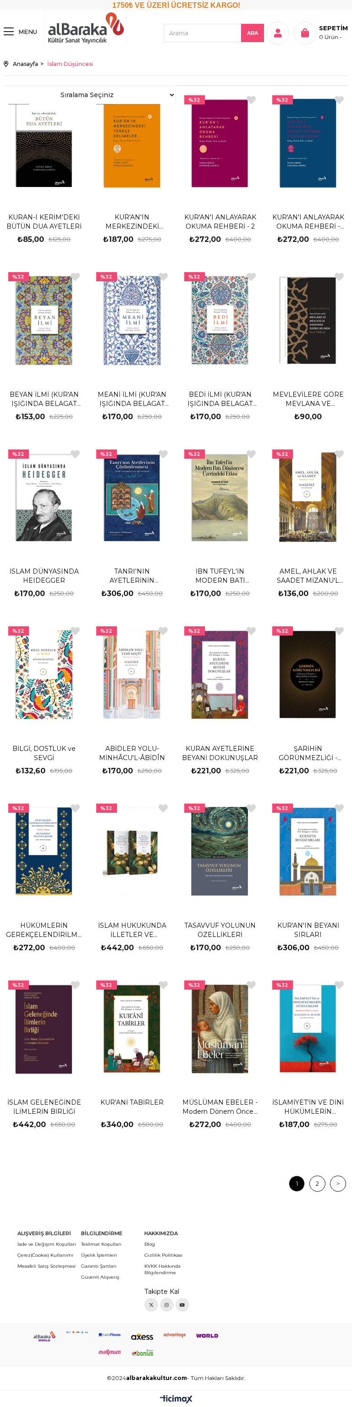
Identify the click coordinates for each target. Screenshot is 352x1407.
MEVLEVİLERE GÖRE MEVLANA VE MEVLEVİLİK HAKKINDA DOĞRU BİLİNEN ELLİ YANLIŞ (308, 399)
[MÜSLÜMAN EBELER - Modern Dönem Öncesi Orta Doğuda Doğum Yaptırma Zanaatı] (220, 1029)
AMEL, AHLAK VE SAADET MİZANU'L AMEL (308, 576)
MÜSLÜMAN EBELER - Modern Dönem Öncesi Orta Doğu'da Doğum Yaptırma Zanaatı (220, 1107)
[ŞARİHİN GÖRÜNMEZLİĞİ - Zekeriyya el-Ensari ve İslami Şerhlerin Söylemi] (308, 675)
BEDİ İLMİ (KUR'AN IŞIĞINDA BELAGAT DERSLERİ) (220, 399)
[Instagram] (167, 1305)
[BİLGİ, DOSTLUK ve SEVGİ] (44, 675)
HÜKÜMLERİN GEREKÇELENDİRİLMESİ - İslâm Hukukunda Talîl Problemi (44, 930)
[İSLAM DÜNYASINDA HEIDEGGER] (44, 498)
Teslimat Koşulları (101, 1244)
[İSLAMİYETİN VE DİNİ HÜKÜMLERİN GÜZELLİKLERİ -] (308, 1029)
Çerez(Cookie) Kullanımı (45, 1255)
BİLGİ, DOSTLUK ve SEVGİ (44, 753)
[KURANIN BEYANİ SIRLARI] (308, 852)
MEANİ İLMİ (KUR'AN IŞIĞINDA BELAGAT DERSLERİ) (132, 399)
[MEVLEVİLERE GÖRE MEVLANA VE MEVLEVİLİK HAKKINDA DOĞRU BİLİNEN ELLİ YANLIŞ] (308, 320)
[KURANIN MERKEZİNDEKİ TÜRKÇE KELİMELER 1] (132, 144)
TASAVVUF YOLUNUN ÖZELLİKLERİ (220, 930)
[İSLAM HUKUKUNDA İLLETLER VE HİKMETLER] (132, 852)
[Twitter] (151, 1305)
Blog (149, 1244)
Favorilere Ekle (251, 100)
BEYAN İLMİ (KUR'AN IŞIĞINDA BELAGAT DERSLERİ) (44, 399)
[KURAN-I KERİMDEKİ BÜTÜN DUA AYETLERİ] (44, 144)
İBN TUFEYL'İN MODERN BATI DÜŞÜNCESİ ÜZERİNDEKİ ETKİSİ (220, 576)
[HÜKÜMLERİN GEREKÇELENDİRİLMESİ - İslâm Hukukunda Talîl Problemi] (44, 852)
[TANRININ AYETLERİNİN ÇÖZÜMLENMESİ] (132, 498)
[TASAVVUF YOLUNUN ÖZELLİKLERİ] (220, 852)
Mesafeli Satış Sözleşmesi (46, 1266)
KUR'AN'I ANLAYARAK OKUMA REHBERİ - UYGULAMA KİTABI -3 (308, 222)
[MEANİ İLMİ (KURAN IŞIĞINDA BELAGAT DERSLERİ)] (132, 320)
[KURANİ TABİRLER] (132, 1029)
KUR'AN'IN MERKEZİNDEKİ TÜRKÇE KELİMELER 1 (132, 222)
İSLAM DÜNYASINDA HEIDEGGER (44, 576)
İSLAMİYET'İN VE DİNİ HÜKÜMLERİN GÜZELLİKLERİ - (308, 1107)
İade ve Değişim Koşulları (46, 1244)
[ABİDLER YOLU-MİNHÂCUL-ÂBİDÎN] (132, 675)
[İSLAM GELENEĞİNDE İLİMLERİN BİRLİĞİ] (44, 1029)
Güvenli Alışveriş (100, 1277)
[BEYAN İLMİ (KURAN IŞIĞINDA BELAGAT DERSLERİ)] (44, 320)
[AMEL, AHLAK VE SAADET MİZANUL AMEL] (308, 498)
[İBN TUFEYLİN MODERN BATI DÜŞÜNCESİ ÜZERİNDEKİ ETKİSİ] (220, 498)
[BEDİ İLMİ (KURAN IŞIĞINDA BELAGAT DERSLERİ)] (220, 320)
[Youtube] (182, 1305)
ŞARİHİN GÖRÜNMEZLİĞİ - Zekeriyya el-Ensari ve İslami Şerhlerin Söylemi (308, 753)
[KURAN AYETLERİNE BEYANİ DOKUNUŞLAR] (220, 675)
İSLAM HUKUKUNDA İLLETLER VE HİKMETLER (132, 930)
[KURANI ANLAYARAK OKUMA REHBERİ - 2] (220, 144)
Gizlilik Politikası (163, 1255)
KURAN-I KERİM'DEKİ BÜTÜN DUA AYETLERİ (44, 221)
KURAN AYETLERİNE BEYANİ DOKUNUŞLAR (220, 753)
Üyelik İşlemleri (99, 1255)
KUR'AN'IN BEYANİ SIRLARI (308, 930)
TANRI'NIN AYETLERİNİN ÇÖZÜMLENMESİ (132, 576)
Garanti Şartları (98, 1266)
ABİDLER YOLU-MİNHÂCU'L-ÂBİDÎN (132, 753)
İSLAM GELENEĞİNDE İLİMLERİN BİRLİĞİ (44, 1107)
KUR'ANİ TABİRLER (132, 1102)
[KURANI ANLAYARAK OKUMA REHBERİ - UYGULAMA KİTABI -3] (308, 144)
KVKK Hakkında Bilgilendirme (162, 1269)
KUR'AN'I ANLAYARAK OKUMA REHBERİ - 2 (220, 221)
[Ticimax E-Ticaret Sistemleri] (176, 1400)
